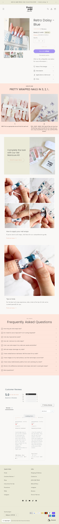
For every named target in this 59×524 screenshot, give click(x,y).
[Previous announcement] (3, 2)
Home (5, 473)
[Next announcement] (56, 2)
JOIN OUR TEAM (35, 480)
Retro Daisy (34, 453)
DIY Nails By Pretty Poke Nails (14, 520)
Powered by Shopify (25, 520)
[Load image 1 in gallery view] (7, 55)
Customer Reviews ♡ (9, 476)
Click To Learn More (16, 160)
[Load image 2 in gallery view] (13, 55)
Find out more (10, 238)
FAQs (5, 491)
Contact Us (34, 476)
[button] (3, 9)
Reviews (33, 491)
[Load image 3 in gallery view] (20, 55)
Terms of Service (35, 495)
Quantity (35, 37)
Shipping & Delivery (36, 473)
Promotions (7, 487)
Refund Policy (34, 484)
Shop (5, 480)
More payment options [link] (44, 55)
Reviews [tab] (8, 408)
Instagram (6, 495)
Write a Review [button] (48, 405)
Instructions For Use (9, 484)
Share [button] (18, 455)
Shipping (36, 35)
